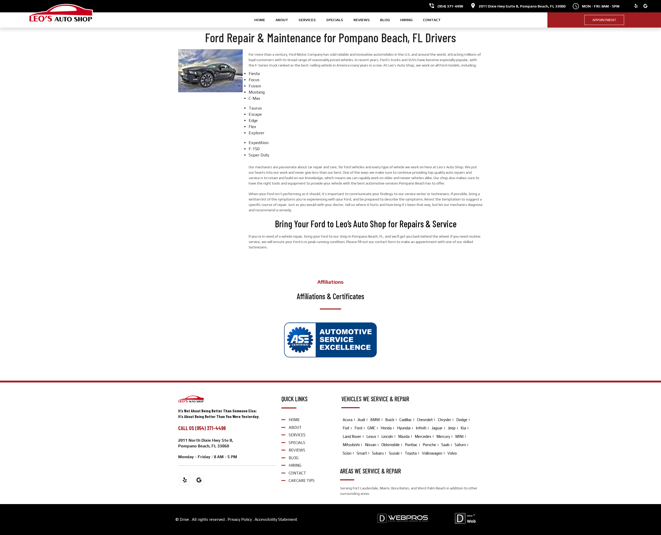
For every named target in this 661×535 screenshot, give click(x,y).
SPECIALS (334, 20)
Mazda (404, 436)
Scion (347, 453)
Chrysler (444, 419)
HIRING (406, 20)
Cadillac (405, 419)
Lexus (371, 436)
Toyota (411, 453)
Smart (362, 453)
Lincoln (387, 436)
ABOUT (282, 20)
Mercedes (423, 436)
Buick (389, 419)
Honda (386, 428)
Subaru (378, 453)
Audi (361, 419)
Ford (358, 428)
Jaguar (437, 428)
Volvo (452, 453)
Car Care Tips (301, 480)
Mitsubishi (351, 444)
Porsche (429, 444)
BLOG (385, 20)
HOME (259, 20)
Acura (347, 419)
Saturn (460, 444)
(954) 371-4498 (450, 6)
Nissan (370, 444)
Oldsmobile (390, 444)
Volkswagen (432, 453)
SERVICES (307, 20)
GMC (371, 428)
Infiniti (421, 428)
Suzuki (394, 453)
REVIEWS (361, 20)
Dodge (461, 419)
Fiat (346, 428)
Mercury (443, 436)
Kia (463, 428)
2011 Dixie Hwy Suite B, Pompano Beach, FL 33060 (522, 6)
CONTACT (432, 20)
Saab (445, 444)
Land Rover (352, 436)
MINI (459, 436)
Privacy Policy (239, 519)
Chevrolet (425, 419)
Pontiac (411, 444)
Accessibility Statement (276, 519)
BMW (375, 419)
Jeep (451, 428)
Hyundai (404, 428)
